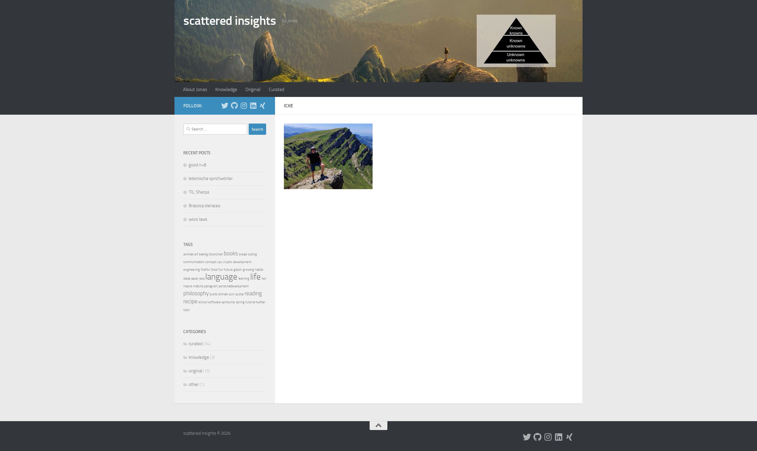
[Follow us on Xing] (262, 105)
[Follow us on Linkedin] (253, 105)
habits (259, 270)
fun (220, 270)
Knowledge (226, 89)
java (201, 278)
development (242, 262)
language (221, 277)
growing (248, 270)
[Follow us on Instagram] (243, 105)
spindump (228, 302)
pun (231, 294)
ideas (186, 278)
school (202, 302)
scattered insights (229, 20)
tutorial (250, 302)
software (214, 302)
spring (240, 302)
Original (253, 89)
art (196, 254)
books (231, 253)
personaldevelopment (234, 286)
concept (210, 262)
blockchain (216, 254)
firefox (205, 270)
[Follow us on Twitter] (224, 105)
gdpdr (238, 270)
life (255, 277)
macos (187, 286)
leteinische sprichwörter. (211, 178)
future (228, 270)
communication (193, 262)
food (214, 270)
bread (243, 254)
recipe (190, 301)
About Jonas (195, 89)
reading (253, 293)
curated (196, 343)
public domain (219, 294)
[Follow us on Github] (234, 105)
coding (252, 254)
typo (186, 310)
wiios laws (198, 219)
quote (239, 294)
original (195, 371)
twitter (261, 302)
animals (188, 254)
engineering (191, 270)
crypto (227, 262)
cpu (219, 262)
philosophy (196, 293)
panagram (211, 286)
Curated (276, 89)
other (194, 384)
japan (194, 278)
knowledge (199, 357)
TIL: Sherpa (199, 192)
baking (203, 254)
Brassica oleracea (204, 205)
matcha (198, 286)
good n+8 (197, 165)
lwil (264, 278)
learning (243, 278)
